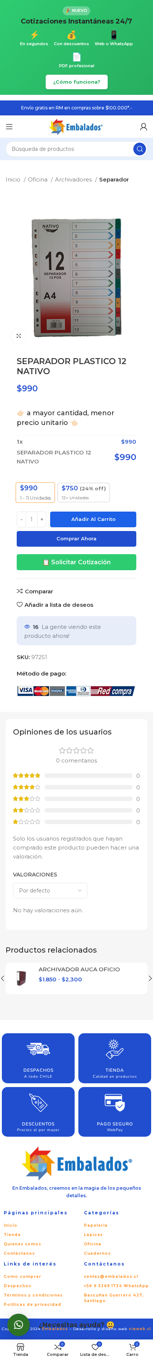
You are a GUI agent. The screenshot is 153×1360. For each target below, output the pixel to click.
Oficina (38, 179)
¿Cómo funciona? (76, 82)
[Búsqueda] (139, 149)
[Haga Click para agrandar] (18, 336)
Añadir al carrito (93, 519)
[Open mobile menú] (9, 126)
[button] (18, 1325)
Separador (114, 179)
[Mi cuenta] (143, 126)
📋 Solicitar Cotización (76, 562)
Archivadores (74, 179)
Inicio (14, 179)
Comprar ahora (76, 538)
